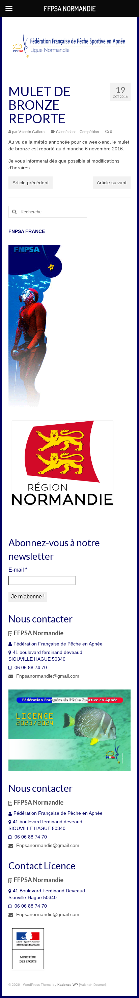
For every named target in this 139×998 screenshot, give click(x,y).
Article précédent (30, 182)
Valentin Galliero (32, 132)
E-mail (17, 570)
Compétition (89, 132)
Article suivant (112, 182)
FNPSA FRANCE (26, 231)
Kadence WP (67, 984)
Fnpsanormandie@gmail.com (47, 676)
